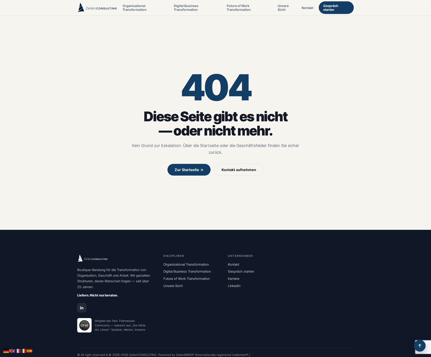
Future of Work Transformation (239, 7)
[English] (12, 350)
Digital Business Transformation (186, 7)
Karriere (233, 279)
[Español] (30, 350)
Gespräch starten (330, 7)
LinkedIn (234, 286)
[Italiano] (24, 350)
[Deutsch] (6, 350)
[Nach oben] (420, 346)
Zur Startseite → (189, 169)
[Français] (18, 350)
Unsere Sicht (283, 7)
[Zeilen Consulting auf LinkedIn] (81, 307)
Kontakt (307, 8)
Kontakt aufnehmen (239, 169)
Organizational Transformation (135, 7)
